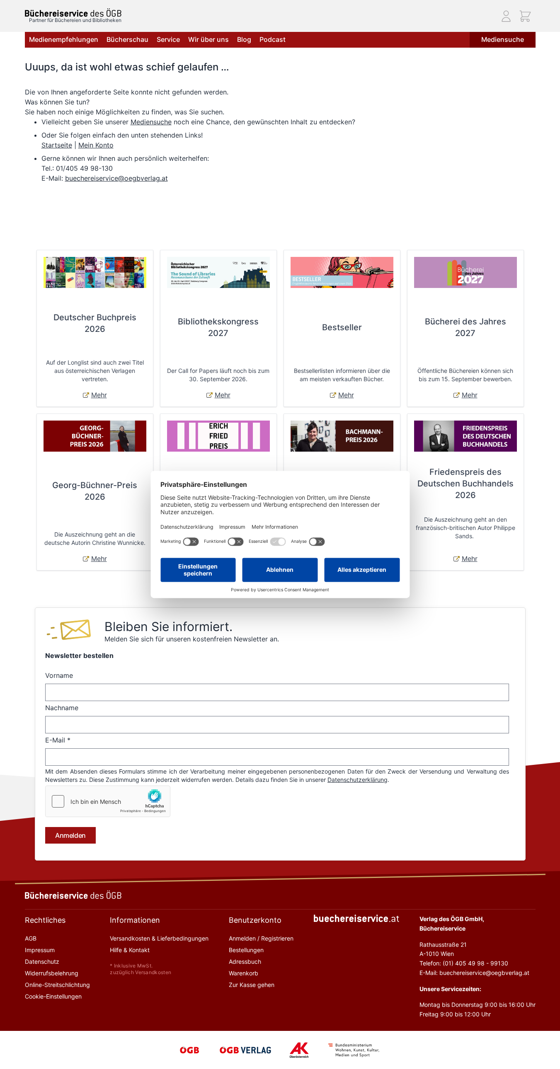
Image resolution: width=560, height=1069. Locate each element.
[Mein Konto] (506, 16)
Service (168, 39)
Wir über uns (208, 39)
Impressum (40, 949)
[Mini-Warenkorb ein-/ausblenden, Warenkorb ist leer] (525, 16)
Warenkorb (243, 973)
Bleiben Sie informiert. (168, 626)
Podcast (272, 39)
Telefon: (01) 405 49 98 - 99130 (463, 963)
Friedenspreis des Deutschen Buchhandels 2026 (465, 483)
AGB (30, 938)
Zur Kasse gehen (251, 984)
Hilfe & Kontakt (130, 949)
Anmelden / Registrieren (261, 938)
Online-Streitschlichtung (57, 984)
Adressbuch (245, 961)
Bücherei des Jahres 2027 (465, 327)
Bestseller (342, 327)
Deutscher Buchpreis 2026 (94, 323)
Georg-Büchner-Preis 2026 (94, 491)
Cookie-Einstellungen (53, 996)
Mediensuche (502, 39)
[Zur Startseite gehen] (73, 12)
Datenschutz (42, 961)
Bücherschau (127, 39)
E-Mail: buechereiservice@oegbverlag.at (474, 972)
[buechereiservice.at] (356, 918)
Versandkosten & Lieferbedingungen (159, 938)
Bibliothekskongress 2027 (218, 327)
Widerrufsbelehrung (51, 973)
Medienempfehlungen (63, 39)
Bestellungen (246, 949)
